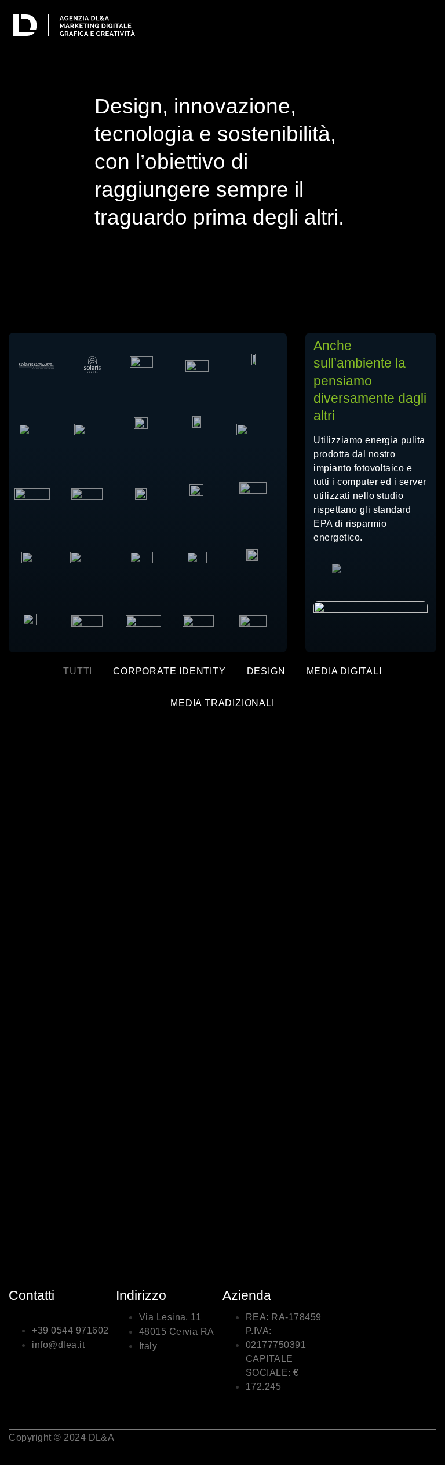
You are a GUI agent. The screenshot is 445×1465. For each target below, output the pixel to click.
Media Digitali (344, 671)
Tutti (77, 671)
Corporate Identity (169, 671)
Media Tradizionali (222, 703)
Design (266, 671)
